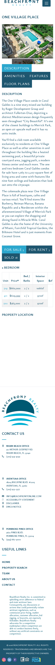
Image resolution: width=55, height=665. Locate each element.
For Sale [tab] (14, 249)
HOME (6, 562)
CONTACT (8, 584)
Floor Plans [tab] (17, 83)
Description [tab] (16, 68)
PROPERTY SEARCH (14, 567)
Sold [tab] (11, 257)
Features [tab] (38, 75)
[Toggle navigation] (46, 3)
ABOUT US (8, 579)
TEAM (6, 573)
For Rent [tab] (39, 249)
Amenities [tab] (14, 75)
